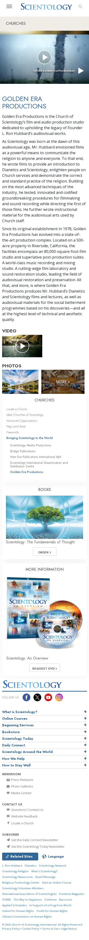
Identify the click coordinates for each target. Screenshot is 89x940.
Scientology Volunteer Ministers (23, 888)
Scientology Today (17, 738)
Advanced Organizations (21, 420)
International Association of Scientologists (29, 894)
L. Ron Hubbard (12, 865)
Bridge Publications (22, 451)
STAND (6, 899)
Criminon (50, 899)
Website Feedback (23, 816)
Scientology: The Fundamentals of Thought (40, 542)
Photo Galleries (21, 786)
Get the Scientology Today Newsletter (37, 846)
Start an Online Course (56, 882)
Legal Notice (69, 928)
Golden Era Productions (26, 472)
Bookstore (11, 732)
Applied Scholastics (14, 905)
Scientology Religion (15, 871)
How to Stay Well (16, 765)
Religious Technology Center (20, 882)
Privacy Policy (11, 928)
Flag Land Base (15, 426)
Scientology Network (52, 865)
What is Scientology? (19, 712)
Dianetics (30, 865)
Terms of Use (50, 928)
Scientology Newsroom (17, 877)
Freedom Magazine (71, 894)
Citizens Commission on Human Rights (27, 916)
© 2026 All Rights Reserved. (42, 924)
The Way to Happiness (28, 899)
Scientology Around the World (27, 751)
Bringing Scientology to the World (29, 438)
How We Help (13, 758)
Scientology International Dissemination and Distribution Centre (39, 464)
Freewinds (12, 432)
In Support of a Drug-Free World (50, 905)
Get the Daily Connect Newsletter (34, 840)
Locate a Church (16, 409)
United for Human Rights (18, 911)
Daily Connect (13, 745)
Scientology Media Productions (30, 445)
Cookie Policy (30, 928)
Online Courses (14, 718)
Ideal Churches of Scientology (25, 415)
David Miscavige (45, 877)
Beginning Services (18, 725)
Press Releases (21, 780)
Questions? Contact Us (26, 810)
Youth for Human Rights (51, 911)
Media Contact (20, 793)
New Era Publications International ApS (35, 457)
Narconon (65, 899)
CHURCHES (44, 400)
